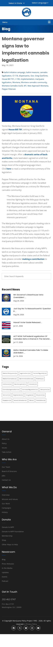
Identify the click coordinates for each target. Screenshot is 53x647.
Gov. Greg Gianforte (39, 75)
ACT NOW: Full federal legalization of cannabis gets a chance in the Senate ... (32, 337)
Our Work (6, 503)
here (9, 168)
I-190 (17, 79)
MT (25, 85)
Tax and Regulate (39, 373)
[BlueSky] (26, 628)
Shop (4, 540)
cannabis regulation (30, 390)
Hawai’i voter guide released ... (27, 322)
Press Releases (8, 564)
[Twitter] (20, 628)
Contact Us (6, 480)
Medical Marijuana (10, 373)
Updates (5, 572)
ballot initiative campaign (14, 72)
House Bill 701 (8, 79)
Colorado (33, 384)
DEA (31, 400)
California (7, 384)
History (5, 512)
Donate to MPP (8, 527)
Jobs (3, 475)
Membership (7, 536)
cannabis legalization (11, 390)
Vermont (6, 395)
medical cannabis (10, 379)
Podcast (5, 581)
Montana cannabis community (34, 82)
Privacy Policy (31, 624)
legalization (25, 373)
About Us (5, 439)
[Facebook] (13, 628)
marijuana (45, 390)
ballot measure (32, 72)
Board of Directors (9, 471)
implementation (27, 79)
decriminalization (26, 379)
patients (40, 379)
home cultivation (20, 400)
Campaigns (6, 508)
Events (4, 577)
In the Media (7, 568)
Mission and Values (10, 499)
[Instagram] (32, 628)
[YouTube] (38, 628)
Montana (16, 82)
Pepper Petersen (9, 89)
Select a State (16, 3)
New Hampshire (20, 384)
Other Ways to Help (10, 544)
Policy (4, 443)
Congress (29, 395)
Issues (4, 448)
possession (7, 400)
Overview (5, 495)
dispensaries (24, 75)
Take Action (6, 452)
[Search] (47, 276)
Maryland (40, 395)
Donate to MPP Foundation (13, 531)
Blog (3, 559)
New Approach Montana (37, 85)
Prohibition (40, 400)
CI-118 (15, 75)
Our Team (6, 467)
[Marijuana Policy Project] (26, 16)
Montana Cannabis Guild (12, 85)
